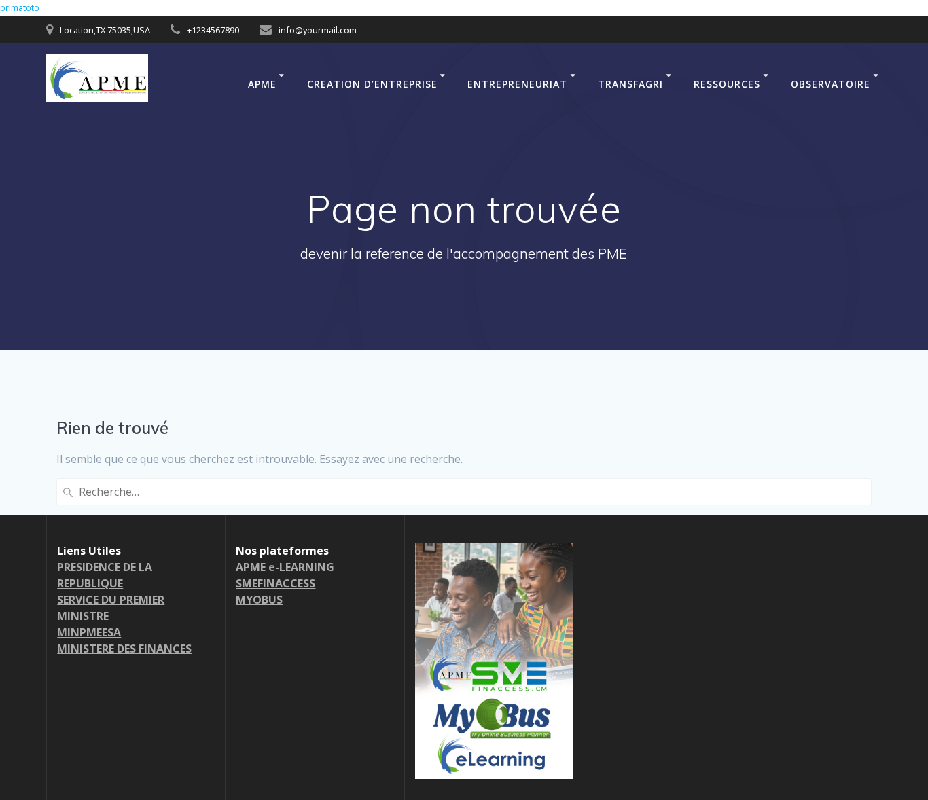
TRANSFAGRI (630, 83)
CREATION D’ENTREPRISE (372, 83)
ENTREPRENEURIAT (517, 83)
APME (262, 83)
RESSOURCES (727, 83)
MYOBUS (259, 599)
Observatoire (830, 83)
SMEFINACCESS (275, 583)
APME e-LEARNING (285, 567)
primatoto (19, 8)
